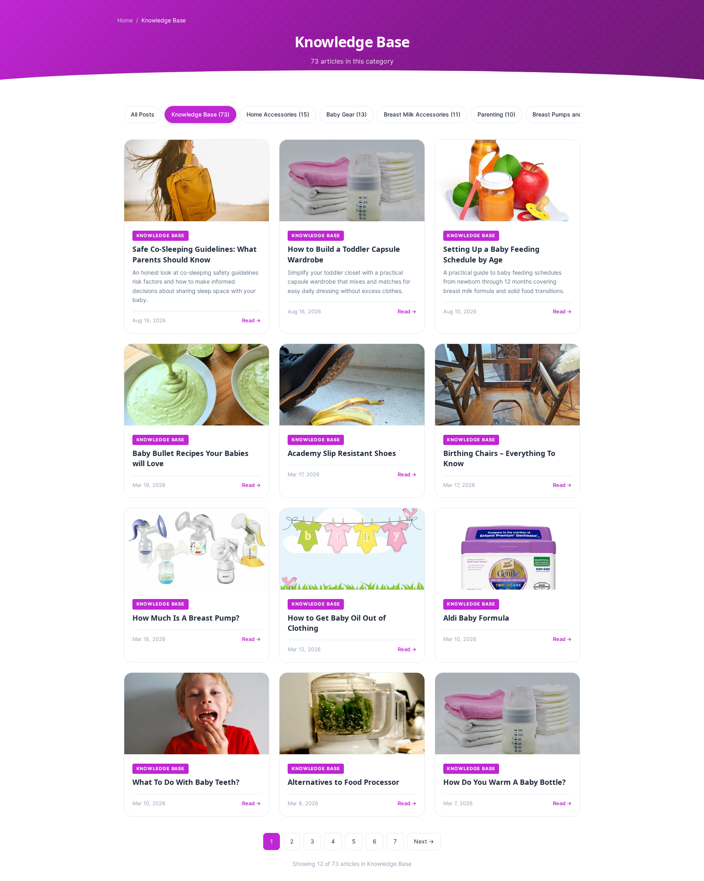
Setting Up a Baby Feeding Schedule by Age (491, 254)
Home (125, 20)
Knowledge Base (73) (200, 114)
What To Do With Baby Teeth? (186, 782)
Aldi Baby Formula (476, 618)
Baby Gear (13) (346, 114)
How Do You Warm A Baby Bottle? (504, 782)
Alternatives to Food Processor (343, 782)
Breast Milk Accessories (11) (422, 114)
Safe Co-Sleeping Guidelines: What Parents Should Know (194, 254)
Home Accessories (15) (277, 114)
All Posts (142, 114)
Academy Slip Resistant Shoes (342, 453)
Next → (424, 841)
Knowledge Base (160, 235)
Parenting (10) (496, 114)
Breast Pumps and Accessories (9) (579, 114)
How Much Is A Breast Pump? (186, 618)
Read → (251, 320)
